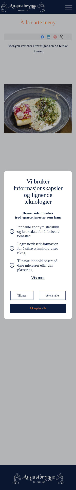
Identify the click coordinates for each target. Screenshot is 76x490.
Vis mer (38, 278)
